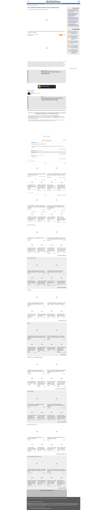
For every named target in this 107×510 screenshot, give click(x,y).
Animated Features (34, 211)
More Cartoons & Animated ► (60, 388)
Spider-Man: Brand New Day (61, 195)
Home (29, 5)
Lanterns (55, 211)
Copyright (55, 498)
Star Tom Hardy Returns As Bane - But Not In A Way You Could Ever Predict (73, 18)
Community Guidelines (55, 115)
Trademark (59, 498)
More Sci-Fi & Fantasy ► (62, 255)
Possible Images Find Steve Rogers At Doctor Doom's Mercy (73, 21)
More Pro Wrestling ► (62, 488)
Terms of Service (47, 115)
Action (45, 195)
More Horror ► (63, 354)
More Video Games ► (62, 320)
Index (30, 498)
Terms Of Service (40, 498)
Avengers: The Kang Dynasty (63, 211)
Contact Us (29, 508)
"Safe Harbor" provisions (53, 113)
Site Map (33, 498)
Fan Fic (32, 35)
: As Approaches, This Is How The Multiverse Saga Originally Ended (73, 15)
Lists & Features (55, 3)
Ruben (29, 34)
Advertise (65, 498)
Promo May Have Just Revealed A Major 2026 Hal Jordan (73, 11)
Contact (62, 498)
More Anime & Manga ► (61, 287)
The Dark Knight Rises (43, 211)
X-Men (45, 163)
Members (60, 3)
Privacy (52, 498)
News (46, 3)
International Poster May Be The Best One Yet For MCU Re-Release (73, 25)
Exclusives (49, 3)
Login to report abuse (62, 149)
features (32, 5)
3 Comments (48, 140)
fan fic (36, 5)
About (36, 498)
